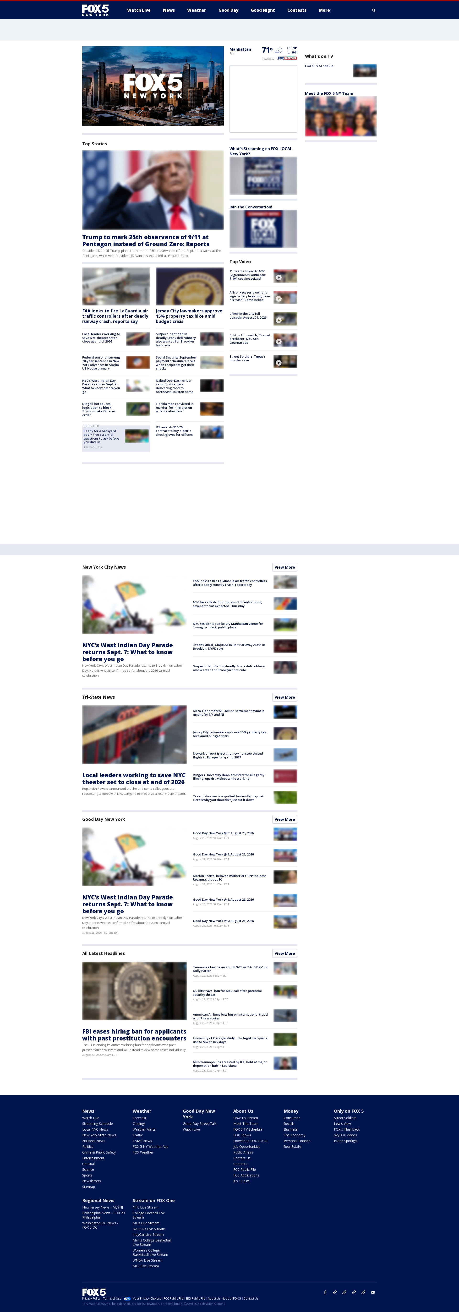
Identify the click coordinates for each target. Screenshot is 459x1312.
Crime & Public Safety (99, 1152)
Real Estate (292, 1146)
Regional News (98, 1200)
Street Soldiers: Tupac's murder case (248, 358)
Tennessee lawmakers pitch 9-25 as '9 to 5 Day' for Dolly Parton (230, 969)
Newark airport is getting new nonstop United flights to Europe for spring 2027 (228, 755)
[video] (285, 276)
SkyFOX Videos (345, 1135)
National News (93, 1140)
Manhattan (240, 49)
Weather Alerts (144, 1129)
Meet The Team (245, 1123)
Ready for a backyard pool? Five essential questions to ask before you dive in (101, 436)
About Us (243, 1111)
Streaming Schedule (97, 1123)
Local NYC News (95, 1129)
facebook (325, 1292)
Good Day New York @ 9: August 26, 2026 (223, 899)
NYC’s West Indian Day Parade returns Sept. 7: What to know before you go (101, 386)
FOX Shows (242, 1135)
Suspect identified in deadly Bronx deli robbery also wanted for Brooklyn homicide (176, 339)
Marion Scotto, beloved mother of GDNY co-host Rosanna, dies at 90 (229, 878)
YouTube (354, 1292)
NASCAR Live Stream (149, 1228)
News (88, 1111)
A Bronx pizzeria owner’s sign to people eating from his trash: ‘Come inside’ (250, 296)
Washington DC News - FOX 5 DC (100, 1225)
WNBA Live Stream (147, 1260)
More (324, 10)
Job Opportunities (246, 1146)
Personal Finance (297, 1140)
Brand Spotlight (346, 1140)
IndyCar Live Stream (148, 1234)
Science (88, 1169)
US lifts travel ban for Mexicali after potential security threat (227, 993)
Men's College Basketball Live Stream (152, 1242)
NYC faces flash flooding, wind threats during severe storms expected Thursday (227, 604)
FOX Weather (143, 1152)
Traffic (138, 1135)
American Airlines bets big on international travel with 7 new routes (230, 1016)
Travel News (142, 1140)
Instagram (335, 1292)
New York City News (104, 567)
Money (291, 1111)
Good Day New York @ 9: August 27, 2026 (223, 854)
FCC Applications (246, 1175)
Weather (142, 1111)
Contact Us (242, 1158)
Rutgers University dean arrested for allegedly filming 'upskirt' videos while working (228, 777)
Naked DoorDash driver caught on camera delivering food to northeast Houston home (174, 386)
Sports (87, 1175)
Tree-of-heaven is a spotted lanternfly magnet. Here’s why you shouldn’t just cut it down (228, 798)
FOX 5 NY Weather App (151, 1146)
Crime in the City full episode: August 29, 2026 (248, 315)
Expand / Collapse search (374, 10)
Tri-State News (98, 697)
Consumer (292, 1118)
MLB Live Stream (146, 1223)
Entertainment (93, 1158)
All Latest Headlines (103, 953)
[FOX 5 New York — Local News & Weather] (98, 10)
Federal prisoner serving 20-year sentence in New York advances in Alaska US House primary (101, 363)
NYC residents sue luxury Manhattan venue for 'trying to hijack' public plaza (228, 625)
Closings (139, 1123)
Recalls (289, 1123)
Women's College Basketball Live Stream (150, 1252)
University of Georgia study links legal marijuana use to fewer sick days (230, 1040)
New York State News (99, 1135)
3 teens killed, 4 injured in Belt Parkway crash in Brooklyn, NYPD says (229, 647)
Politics (87, 1146)
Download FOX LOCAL (250, 1140)
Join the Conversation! (251, 207)
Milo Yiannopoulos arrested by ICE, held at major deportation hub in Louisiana (230, 1064)
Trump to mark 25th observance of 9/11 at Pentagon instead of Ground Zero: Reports (146, 240)
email (373, 1292)
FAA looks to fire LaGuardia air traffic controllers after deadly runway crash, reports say (115, 316)
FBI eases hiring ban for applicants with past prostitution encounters (134, 1034)
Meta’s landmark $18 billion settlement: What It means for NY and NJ (228, 713)
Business (291, 1129)
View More (285, 567)
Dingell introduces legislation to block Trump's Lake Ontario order (98, 409)
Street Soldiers (345, 1118)
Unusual (88, 1163)
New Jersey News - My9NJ (102, 1207)
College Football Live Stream (149, 1215)
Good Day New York (103, 819)
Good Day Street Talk (199, 1123)
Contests (240, 1163)
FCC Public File (244, 1169)
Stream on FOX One (154, 1200)
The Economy (294, 1135)
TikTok (344, 1292)
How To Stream (245, 1118)
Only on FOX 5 (349, 1111)
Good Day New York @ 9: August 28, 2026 (223, 833)
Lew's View (342, 1123)
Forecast (139, 1118)
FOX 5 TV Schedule (319, 66)
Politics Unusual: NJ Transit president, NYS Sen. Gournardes (250, 339)
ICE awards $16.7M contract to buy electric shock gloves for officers (174, 431)
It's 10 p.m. (241, 1181)
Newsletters (91, 1181)
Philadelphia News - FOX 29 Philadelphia (103, 1215)
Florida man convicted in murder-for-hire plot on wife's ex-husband (175, 407)
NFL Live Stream (145, 1207)
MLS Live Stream (146, 1266)
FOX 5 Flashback (347, 1129)
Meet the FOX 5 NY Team (329, 93)
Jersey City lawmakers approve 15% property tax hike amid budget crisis (189, 316)
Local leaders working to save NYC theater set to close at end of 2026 (101, 337)
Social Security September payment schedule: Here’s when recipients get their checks (176, 363)
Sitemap (88, 1186)
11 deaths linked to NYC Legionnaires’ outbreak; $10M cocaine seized (248, 275)
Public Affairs (243, 1152)
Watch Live (90, 1118)
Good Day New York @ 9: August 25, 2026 (223, 921)
